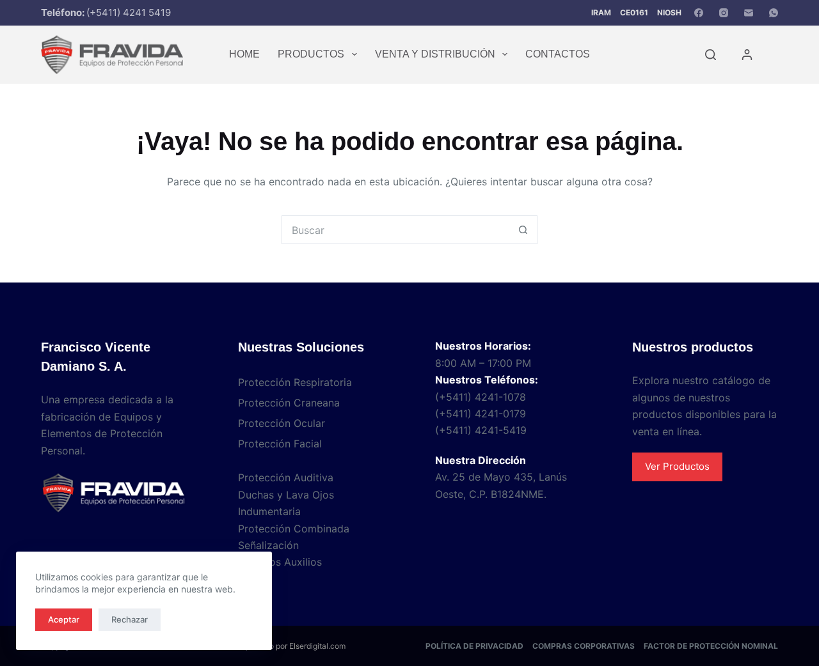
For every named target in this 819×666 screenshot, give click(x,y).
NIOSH (669, 12)
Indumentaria (269, 511)
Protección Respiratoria (295, 382)
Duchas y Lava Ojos (286, 494)
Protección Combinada (293, 528)
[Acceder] (747, 54)
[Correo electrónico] (748, 12)
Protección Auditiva (285, 477)
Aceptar (63, 619)
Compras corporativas (583, 646)
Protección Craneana (289, 402)
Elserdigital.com (317, 646)
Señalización (268, 545)
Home (244, 54)
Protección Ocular (281, 423)
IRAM (601, 12)
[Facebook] (698, 12)
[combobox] (395, 229)
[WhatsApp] (773, 12)
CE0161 (634, 12)
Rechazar (129, 619)
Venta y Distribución (435, 54)
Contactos (557, 54)
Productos (311, 54)
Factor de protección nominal (711, 646)
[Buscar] (710, 54)
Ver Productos (677, 466)
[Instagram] (723, 12)
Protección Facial (280, 443)
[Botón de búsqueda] (523, 230)
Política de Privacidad (474, 646)
